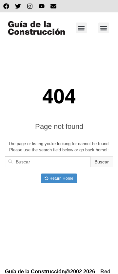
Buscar (101, 161)
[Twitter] (18, 6)
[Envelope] (53, 6)
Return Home (61, 178)
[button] (81, 28)
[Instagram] (30, 6)
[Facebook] (6, 6)
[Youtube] (42, 6)
